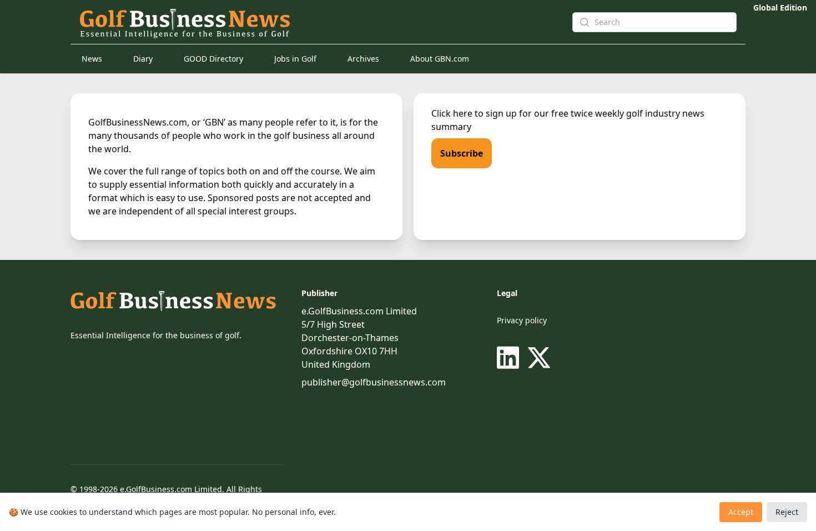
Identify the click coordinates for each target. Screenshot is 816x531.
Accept (740, 512)
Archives (363, 58)
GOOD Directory (213, 58)
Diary (143, 58)
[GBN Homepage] (317, 22)
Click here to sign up (474, 113)
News (92, 58)
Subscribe (461, 153)
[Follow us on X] (539, 357)
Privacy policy (522, 320)
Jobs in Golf (295, 58)
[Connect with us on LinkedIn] (510, 357)
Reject (786, 512)
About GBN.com (439, 58)
